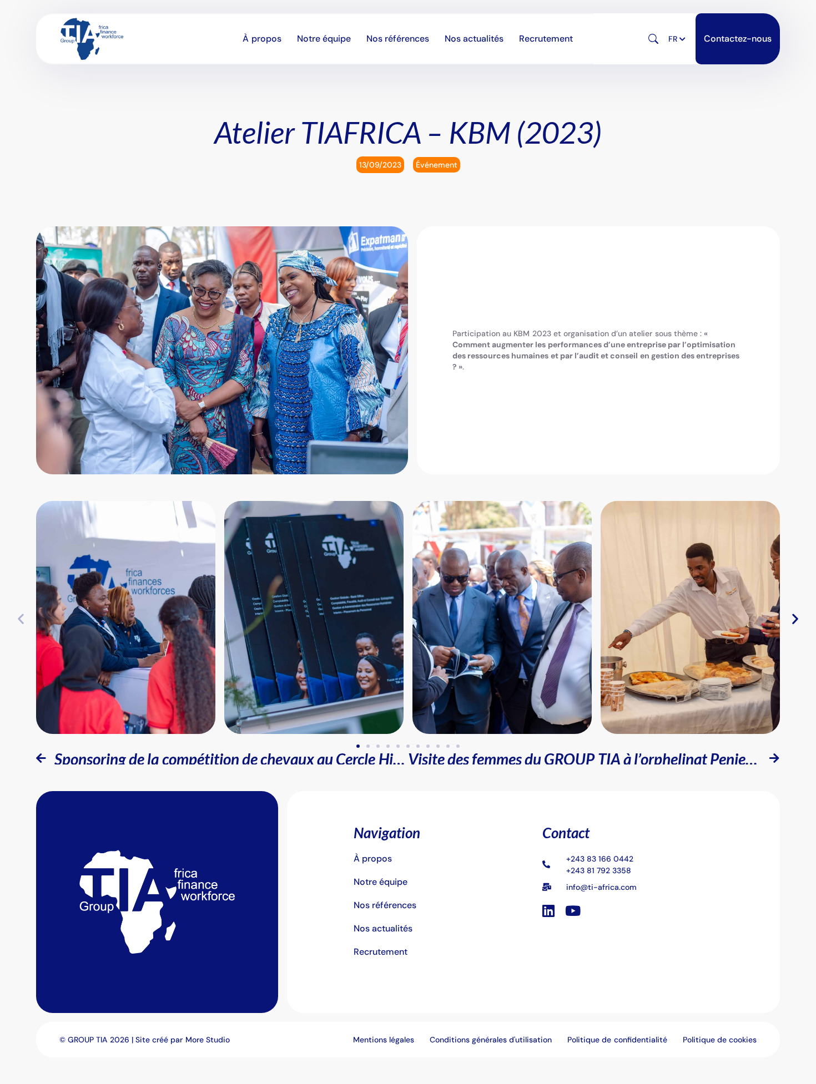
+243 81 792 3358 (599, 870)
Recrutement (533, 39)
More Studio (207, 1040)
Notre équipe (331, 39)
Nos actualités (467, 39)
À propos (274, 39)
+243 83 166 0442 (600, 859)
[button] (661, 39)
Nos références (398, 39)
